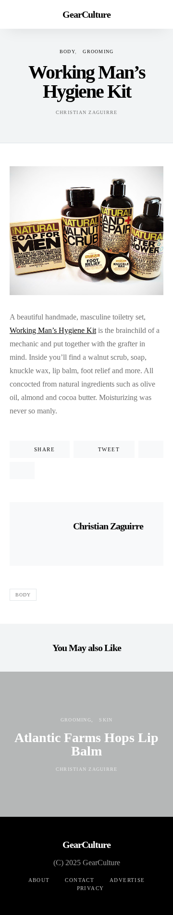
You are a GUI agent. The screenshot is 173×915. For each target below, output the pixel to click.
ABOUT (39, 880)
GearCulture (86, 14)
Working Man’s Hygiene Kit (53, 330)
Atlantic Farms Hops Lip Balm (86, 744)
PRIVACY (90, 888)
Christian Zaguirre (87, 112)
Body (67, 51)
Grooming (98, 51)
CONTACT (79, 880)
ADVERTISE (127, 880)
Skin (105, 719)
